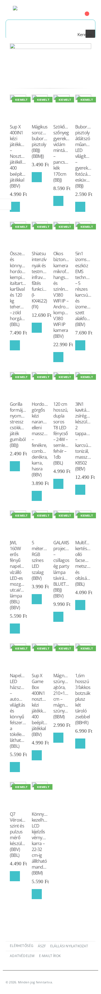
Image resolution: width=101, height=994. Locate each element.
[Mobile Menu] (9, 10)
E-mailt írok (50, 955)
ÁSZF (42, 946)
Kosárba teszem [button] (15, 207)
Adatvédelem (22, 955)
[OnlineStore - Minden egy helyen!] (28, 10)
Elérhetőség (21, 945)
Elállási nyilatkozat (69, 946)
